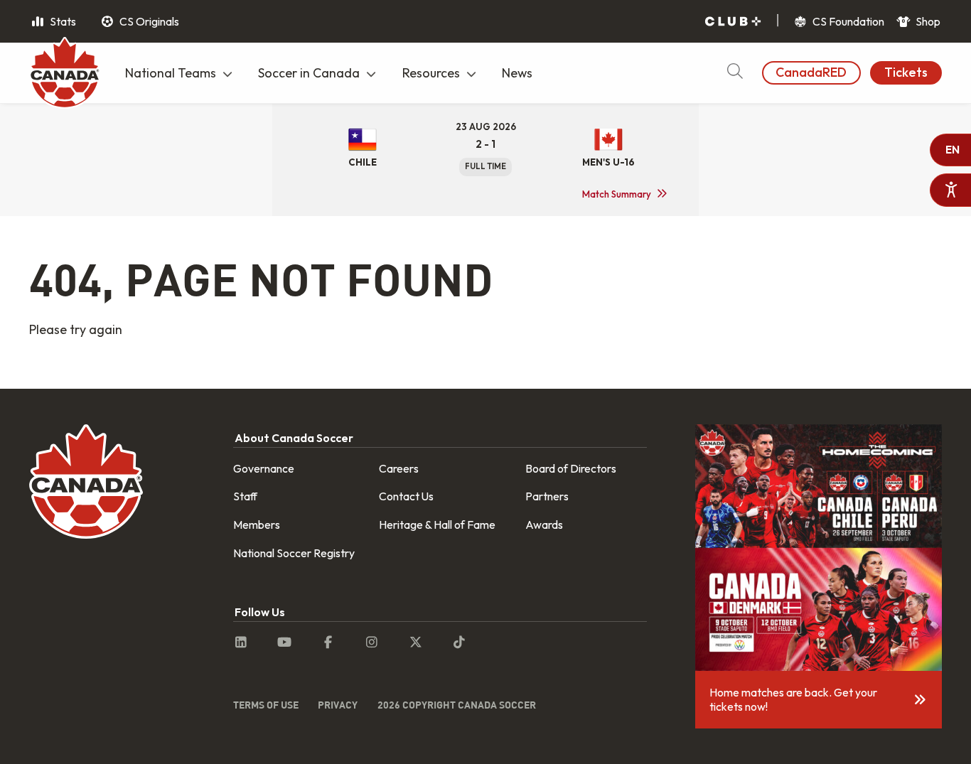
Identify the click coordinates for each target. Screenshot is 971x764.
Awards (544, 524)
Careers (399, 468)
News (517, 73)
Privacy (338, 705)
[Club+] (732, 22)
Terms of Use (266, 705)
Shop (926, 21)
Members (256, 524)
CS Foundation (847, 21)
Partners (547, 496)
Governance (263, 468)
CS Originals (148, 21)
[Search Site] (734, 73)
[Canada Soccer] (64, 74)
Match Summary (616, 194)
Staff (245, 496)
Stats (62, 21)
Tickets (906, 72)
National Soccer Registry (294, 553)
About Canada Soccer (294, 438)
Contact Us (406, 496)
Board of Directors (570, 468)
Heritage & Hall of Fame (437, 524)
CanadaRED (811, 72)
